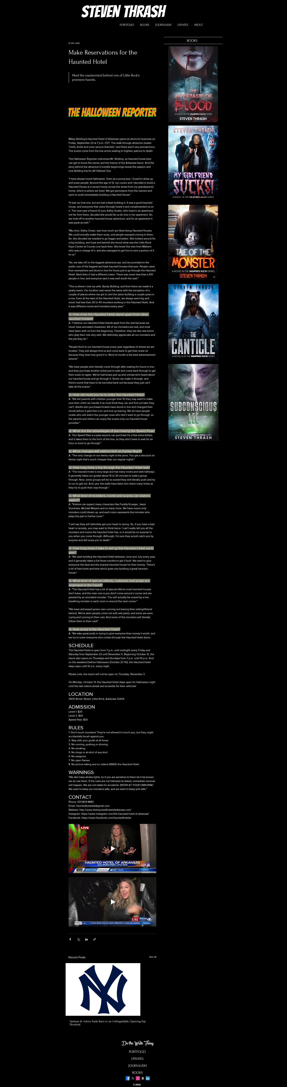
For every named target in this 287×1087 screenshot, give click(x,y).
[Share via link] (94, 939)
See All (152, 956)
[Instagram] (138, 1078)
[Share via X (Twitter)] (78, 939)
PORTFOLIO (137, 1052)
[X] (133, 1078)
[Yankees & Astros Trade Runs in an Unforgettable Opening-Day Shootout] (112, 989)
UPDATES (137, 1059)
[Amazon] (143, 1078)
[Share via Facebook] (70, 939)
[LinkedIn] (148, 1078)
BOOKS (137, 1073)
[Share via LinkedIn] (86, 939)
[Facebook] (128, 1078)
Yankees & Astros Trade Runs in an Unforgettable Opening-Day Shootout (108, 1023)
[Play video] (112, 848)
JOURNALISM (137, 1066)
